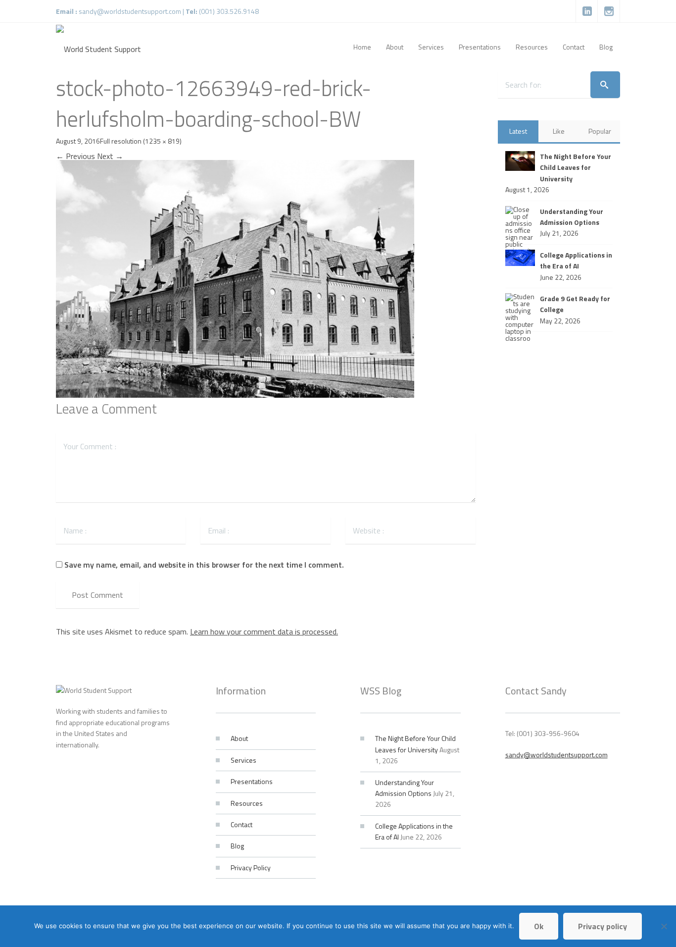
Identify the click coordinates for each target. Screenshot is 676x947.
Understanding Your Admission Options (404, 787)
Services (243, 760)
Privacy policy (602, 926)
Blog (237, 846)
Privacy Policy (251, 867)
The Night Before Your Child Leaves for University (415, 743)
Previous (75, 156)
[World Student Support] (98, 47)
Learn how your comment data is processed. (264, 631)
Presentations (252, 781)
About (239, 738)
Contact (241, 824)
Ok (538, 926)
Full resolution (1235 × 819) (141, 141)
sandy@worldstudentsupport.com (130, 11)
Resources (247, 803)
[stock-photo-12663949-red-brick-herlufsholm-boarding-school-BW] (235, 278)
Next (110, 156)
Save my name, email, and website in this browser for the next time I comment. (204, 565)
